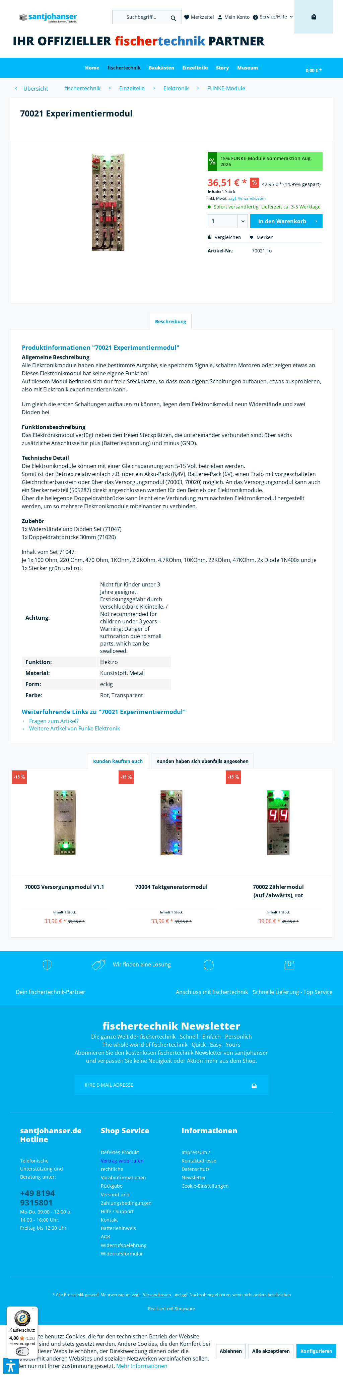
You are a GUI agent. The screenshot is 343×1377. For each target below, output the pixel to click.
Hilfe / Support (117, 1211)
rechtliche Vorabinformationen (123, 1173)
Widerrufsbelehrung (124, 1245)
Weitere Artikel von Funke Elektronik (74, 728)
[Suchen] (173, 17)
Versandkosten (157, 1294)
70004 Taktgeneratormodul (171, 887)
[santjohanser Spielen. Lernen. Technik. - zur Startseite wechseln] (45, 17)
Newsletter (194, 1177)
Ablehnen (231, 1351)
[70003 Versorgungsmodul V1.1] (64, 823)
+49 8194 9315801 (37, 1197)
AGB (105, 1236)
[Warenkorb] (313, 27)
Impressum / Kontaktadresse (199, 1156)
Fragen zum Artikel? (53, 721)
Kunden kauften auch (118, 761)
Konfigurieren (316, 1351)
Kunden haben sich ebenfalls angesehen (202, 761)
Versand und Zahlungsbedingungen (126, 1198)
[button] (11, 1366)
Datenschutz (196, 1169)
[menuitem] (272, 17)
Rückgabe (112, 1186)
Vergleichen (227, 237)
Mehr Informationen (141, 1366)
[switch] (22, 1351)
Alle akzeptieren (271, 1351)
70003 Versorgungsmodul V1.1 (64, 887)
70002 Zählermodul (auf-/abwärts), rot (278, 891)
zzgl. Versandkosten (247, 198)
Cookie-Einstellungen (205, 1186)
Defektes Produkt (120, 1152)
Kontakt (109, 1220)
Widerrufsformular (122, 1253)
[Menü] (34, 1311)
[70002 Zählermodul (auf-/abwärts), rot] (278, 823)
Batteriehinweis (118, 1228)
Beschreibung (170, 321)
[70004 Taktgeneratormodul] (171, 823)
